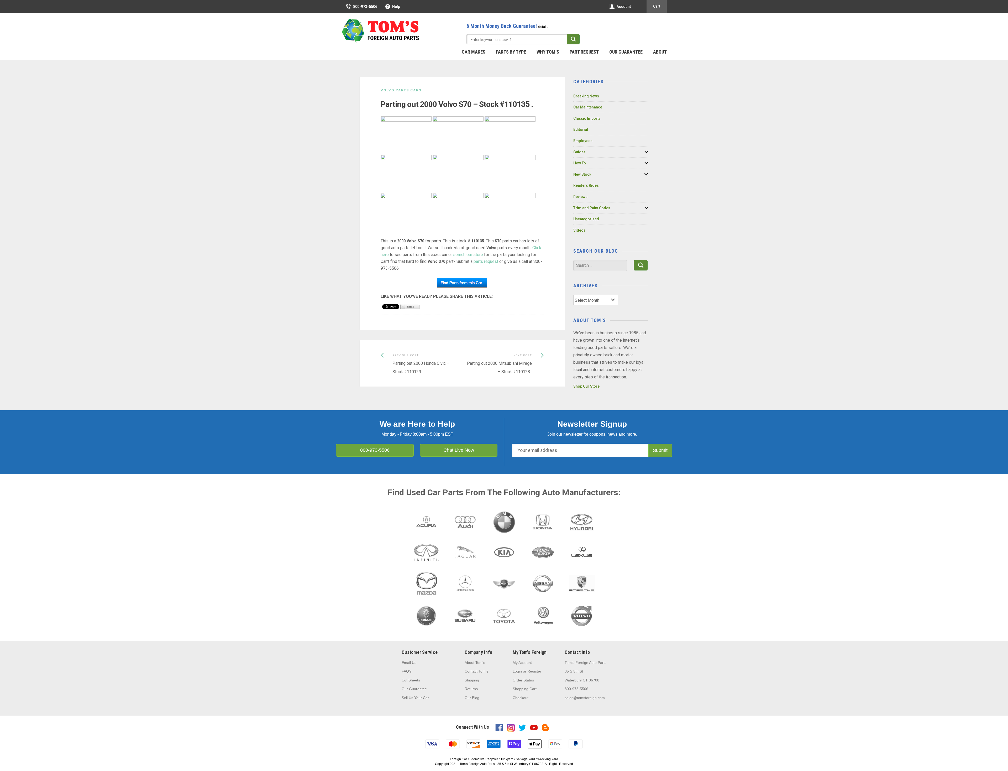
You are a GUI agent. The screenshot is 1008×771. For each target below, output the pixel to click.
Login (517, 671)
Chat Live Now (458, 450)
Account (624, 6)
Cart (656, 6)
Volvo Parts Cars (401, 90)
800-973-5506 (365, 6)
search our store (468, 254)
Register (534, 671)
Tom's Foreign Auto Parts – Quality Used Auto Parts (380, 31)
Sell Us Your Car (415, 698)
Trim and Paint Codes (591, 208)
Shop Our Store (586, 386)
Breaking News (586, 96)
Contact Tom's (476, 671)
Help (396, 6)
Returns (471, 689)
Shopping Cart (525, 689)
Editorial (580, 129)
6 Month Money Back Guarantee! (507, 26)
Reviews (580, 197)
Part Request (584, 52)
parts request (486, 261)
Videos (579, 230)
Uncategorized (586, 219)
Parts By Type (511, 52)
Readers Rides (586, 185)
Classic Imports (587, 118)
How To (579, 163)
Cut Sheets (411, 680)
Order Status (523, 680)
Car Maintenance (587, 107)
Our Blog (472, 698)
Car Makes (473, 52)
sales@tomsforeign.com (585, 698)
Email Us (409, 662)
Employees (582, 141)
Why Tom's (548, 52)
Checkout (520, 698)
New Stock (582, 174)
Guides (579, 152)
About (660, 52)
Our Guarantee (626, 52)
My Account (522, 662)
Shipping (472, 680)
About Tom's (475, 662)
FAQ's (407, 671)
